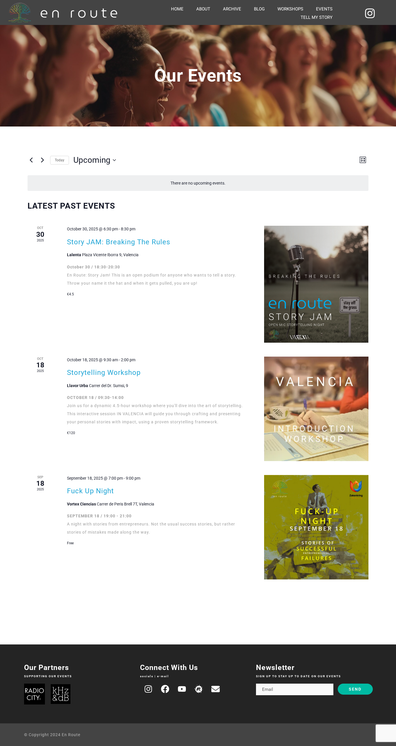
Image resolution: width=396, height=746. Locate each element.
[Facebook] (165, 689)
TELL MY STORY (317, 17)
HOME (177, 9)
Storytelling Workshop (104, 373)
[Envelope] (215, 689)
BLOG (259, 9)
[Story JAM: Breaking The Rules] (316, 284)
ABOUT (203, 9)
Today (59, 160)
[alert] (198, 183)
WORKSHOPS (290, 9)
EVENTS (324, 9)
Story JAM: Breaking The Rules (118, 242)
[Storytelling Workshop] (316, 409)
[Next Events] (42, 160)
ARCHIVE (232, 9)
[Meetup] (198, 689)
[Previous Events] (31, 160)
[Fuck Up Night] (316, 527)
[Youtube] (182, 689)
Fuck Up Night (90, 491)
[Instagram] (370, 13)
